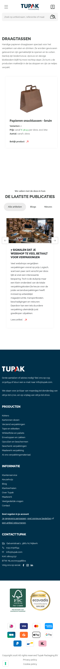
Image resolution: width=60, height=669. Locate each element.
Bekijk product (17, 141)
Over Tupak (8, 492)
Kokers (5, 415)
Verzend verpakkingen (13, 424)
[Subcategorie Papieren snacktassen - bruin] (31, 98)
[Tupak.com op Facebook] (23, 565)
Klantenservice (9, 475)
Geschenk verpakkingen (14, 446)
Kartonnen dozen (11, 420)
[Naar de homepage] (30, 6)
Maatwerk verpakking (13, 450)
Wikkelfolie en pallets (13, 433)
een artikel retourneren (14, 523)
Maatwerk (7, 497)
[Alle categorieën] (6, 7)
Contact (6, 505)
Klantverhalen (9, 488)
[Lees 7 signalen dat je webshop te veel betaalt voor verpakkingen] (30, 230)
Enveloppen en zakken (13, 437)
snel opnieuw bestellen (39, 518)
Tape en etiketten (11, 428)
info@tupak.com (44, 382)
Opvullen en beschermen (15, 441)
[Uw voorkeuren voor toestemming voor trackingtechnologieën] (5, 663)
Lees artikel (17, 319)
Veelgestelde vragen (12, 501)
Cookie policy (30, 664)
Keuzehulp (7, 479)
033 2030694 (12, 547)
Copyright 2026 (10, 655)
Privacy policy (30, 659)
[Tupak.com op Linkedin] (31, 565)
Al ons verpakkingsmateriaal (16, 454)
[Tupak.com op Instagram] (27, 565)
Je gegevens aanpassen (14, 518)
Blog (4, 484)
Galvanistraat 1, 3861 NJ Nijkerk (22, 543)
